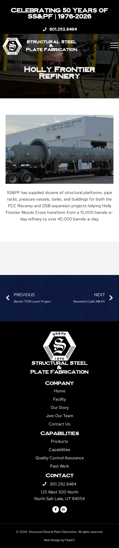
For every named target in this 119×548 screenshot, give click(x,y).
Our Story (60, 407)
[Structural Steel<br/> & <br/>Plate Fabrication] (59, 346)
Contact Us (59, 424)
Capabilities (59, 449)
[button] (114, 45)
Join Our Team (59, 416)
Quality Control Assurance (59, 458)
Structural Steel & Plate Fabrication (51, 45)
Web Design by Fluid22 (59, 540)
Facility (59, 399)
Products (59, 441)
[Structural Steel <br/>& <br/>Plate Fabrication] (12, 46)
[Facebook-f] (55, 509)
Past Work (59, 466)
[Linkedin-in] (63, 509)
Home (59, 391)
